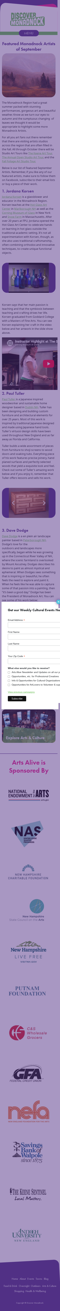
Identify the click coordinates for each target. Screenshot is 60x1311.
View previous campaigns (21, 692)
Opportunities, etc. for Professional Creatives (35, 676)
